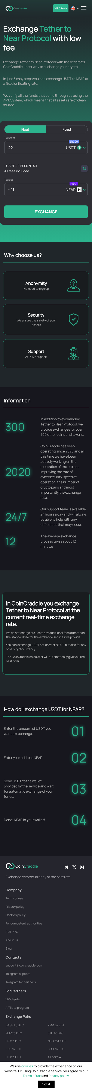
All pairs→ (54, 1057)
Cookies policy (15, 915)
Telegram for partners (21, 982)
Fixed (67, 129)
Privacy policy (59, 1075)
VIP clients (13, 999)
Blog (9, 948)
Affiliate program (17, 1008)
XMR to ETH (56, 1025)
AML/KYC (12, 932)
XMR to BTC (14, 1033)
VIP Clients (61, 8)
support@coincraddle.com (24, 965)
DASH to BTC (15, 1025)
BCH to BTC (56, 1049)
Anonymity (36, 283)
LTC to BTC (13, 1041)
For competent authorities (24, 923)
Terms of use (32, 1075)
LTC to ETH (13, 1057)
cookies (27, 1066)
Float (25, 129)
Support (36, 351)
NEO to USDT (57, 1041)
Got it (46, 1084)
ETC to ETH (13, 1049)
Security (36, 315)
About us (12, 940)
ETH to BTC (56, 1033)
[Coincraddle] (17, 8)
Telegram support (18, 974)
